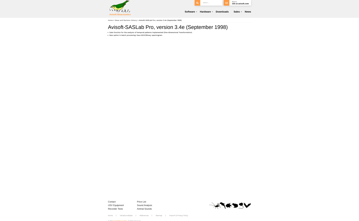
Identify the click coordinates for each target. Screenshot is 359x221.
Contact (112, 202)
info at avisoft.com (240, 4)
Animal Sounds (144, 209)
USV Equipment (116, 205)
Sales (237, 11)
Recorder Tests (115, 209)
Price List (141, 202)
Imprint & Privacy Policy (178, 215)
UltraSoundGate (126, 215)
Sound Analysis (144, 205)
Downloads (222, 11)
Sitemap (159, 215)
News (248, 11)
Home (110, 20)
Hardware (205, 11)
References (144, 215)
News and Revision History (126, 20)
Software (190, 11)
